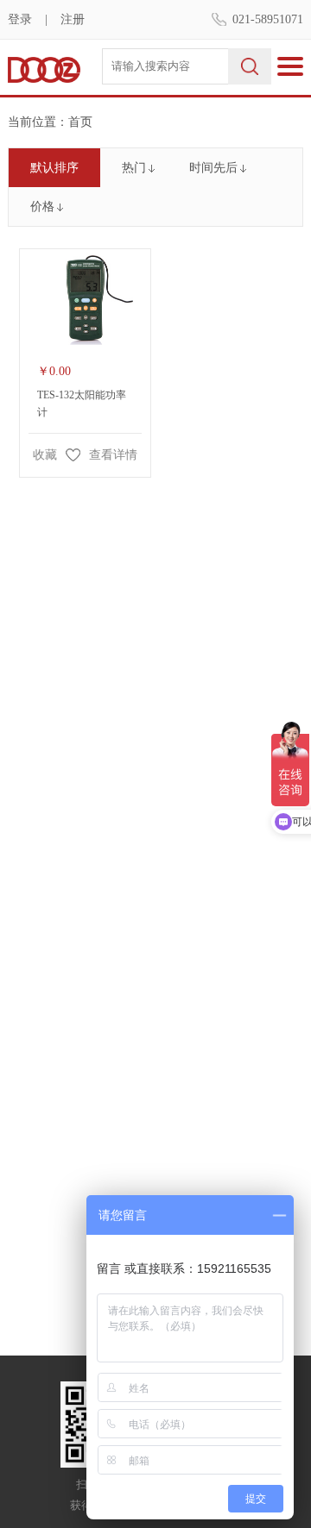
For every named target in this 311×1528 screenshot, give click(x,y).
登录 (20, 19)
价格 (42, 206)
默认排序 (54, 167)
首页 (80, 122)
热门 (134, 167)
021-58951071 (267, 19)
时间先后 (213, 167)
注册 (72, 19)
